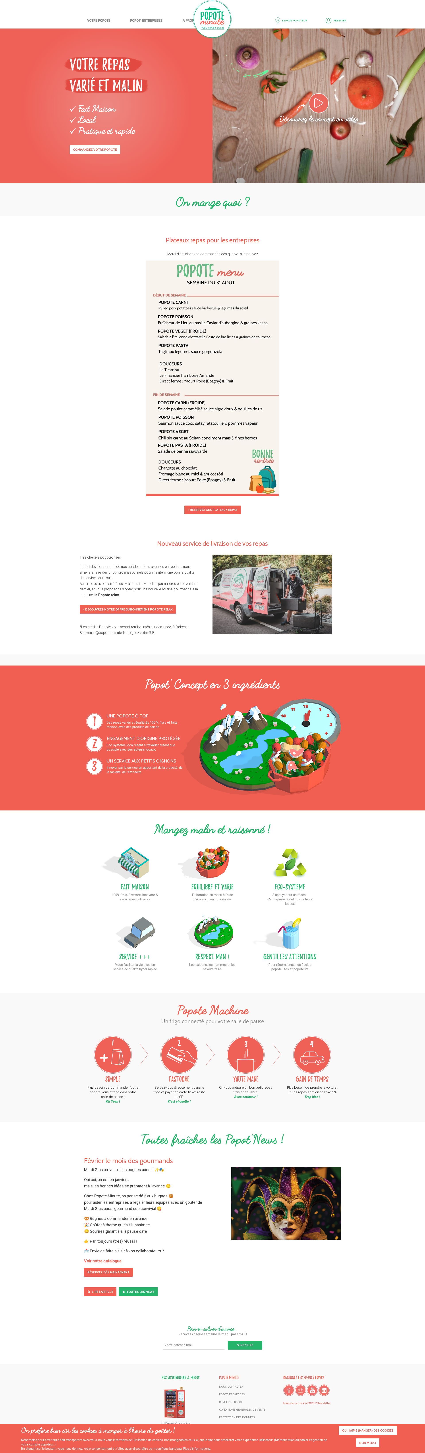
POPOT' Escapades (232, 1394)
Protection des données (237, 1417)
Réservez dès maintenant (108, 1272)
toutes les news (140, 1292)
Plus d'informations (196, 1448)
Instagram (300, 1390)
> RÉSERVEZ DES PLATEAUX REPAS (213, 510)
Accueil (212, 19)
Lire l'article (102, 1292)
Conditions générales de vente (242, 1409)
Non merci (367, 1443)
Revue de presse (231, 1402)
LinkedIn (324, 1390)
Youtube (312, 1390)
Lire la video (328, 103)
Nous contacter (231, 1386)
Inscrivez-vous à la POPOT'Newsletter (306, 1403)
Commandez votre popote (95, 150)
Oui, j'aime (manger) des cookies (368, 1430)
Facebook (288, 1390)
